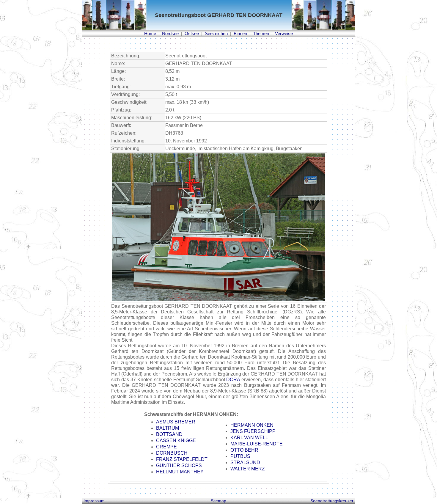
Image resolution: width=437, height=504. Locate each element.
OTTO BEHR (244, 450)
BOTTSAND (169, 434)
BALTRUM (167, 428)
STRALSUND (245, 462)
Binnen (240, 33)
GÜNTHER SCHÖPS (179, 465)
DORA (233, 379)
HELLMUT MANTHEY (180, 471)
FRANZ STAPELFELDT (182, 459)
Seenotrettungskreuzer (331, 500)
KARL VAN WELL (249, 437)
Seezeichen (216, 33)
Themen (261, 33)
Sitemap (218, 500)
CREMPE (166, 446)
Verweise (284, 33)
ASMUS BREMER (175, 421)
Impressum (94, 500)
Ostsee (192, 33)
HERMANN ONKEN (251, 425)
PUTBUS (240, 456)
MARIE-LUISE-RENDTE (256, 443)
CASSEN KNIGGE (176, 440)
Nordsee (170, 33)
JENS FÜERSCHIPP (253, 431)
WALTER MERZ (247, 468)
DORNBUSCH (172, 453)
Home (150, 33)
